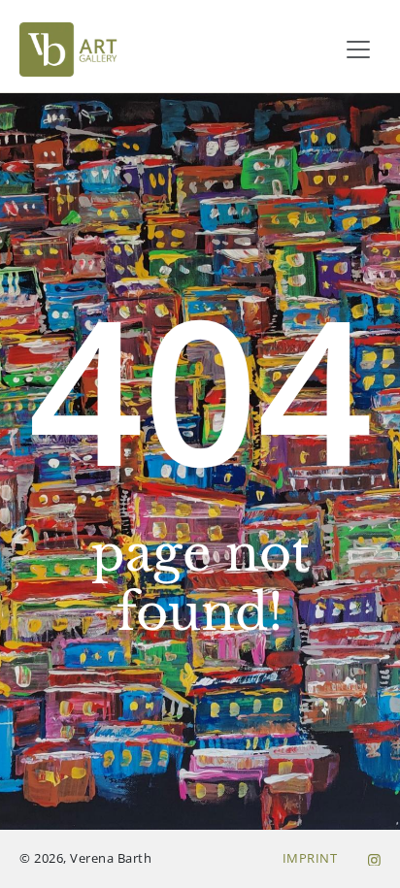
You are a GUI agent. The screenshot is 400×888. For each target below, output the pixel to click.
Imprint (310, 858)
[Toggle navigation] (358, 49)
